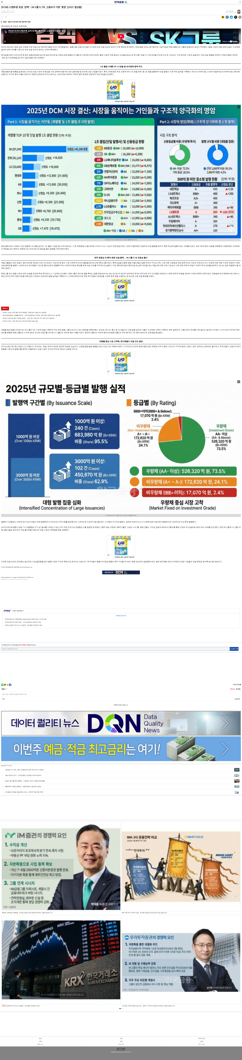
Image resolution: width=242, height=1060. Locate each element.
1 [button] (120, 1008)
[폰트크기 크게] (6, 17)
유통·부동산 (201, 1038)
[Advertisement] (121, 594)
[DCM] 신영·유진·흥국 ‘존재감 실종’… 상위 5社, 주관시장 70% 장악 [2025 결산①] (28, 318)
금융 (40, 1041)
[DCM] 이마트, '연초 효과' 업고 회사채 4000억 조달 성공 (20, 321)
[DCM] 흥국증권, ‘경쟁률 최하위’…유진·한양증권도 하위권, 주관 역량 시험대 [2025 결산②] (31, 315)
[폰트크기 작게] (2, 17)
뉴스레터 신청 (234, 649)
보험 (121, 1041)
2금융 (201, 1041)
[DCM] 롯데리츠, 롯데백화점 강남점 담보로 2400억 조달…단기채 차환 (25, 619)
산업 (121, 1038)
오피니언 (121, 1044)
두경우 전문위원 (18, 611)
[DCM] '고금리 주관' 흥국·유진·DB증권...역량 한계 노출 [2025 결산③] (24, 312)
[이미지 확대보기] (238, 106)
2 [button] (122, 1008)
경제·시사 (40, 1044)
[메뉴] (2, 2)
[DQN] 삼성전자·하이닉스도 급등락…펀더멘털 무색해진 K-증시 (24, 625)
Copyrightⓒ (113, 1052)
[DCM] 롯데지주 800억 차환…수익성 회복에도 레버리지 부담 (23, 622)
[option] (121, 914)
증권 (40, 1038)
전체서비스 (121, 1049)
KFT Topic (202, 1044)
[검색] (240, 2)
